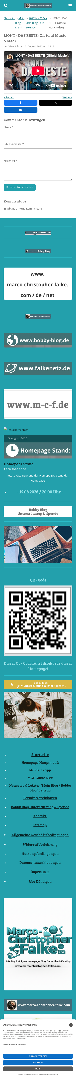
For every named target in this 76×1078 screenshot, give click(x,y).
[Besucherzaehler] (16, 430)
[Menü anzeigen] (70, 5)
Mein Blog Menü (19, 22)
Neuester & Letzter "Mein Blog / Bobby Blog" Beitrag (40, 787)
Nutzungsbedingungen (40, 853)
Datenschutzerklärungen (40, 862)
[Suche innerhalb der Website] (6, 5)
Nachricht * (10, 160)
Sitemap (40, 825)
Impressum (40, 871)
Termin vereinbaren (40, 797)
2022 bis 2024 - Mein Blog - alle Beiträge (36, 22)
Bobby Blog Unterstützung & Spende (40, 807)
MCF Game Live (40, 777)
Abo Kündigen (40, 881)
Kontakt (40, 815)
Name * (8, 127)
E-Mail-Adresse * (14, 144)
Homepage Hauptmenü (40, 762)
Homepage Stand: (19, 463)
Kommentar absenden (19, 187)
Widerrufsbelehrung (40, 844)
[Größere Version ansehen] (38, 620)
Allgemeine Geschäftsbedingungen (40, 834)
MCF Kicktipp (40, 770)
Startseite (9, 18)
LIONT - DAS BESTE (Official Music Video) (58, 22)
